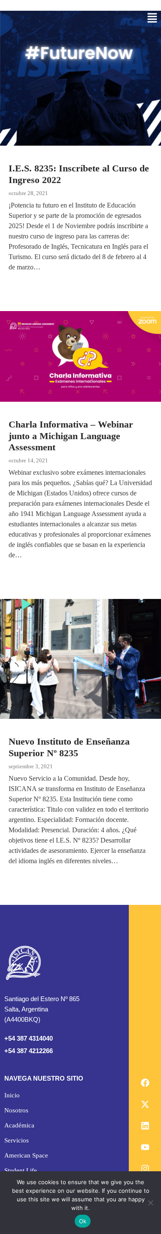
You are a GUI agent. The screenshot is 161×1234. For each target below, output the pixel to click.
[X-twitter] (145, 1104)
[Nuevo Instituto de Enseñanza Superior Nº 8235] (80, 659)
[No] (150, 1202)
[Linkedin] (145, 1125)
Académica (19, 1125)
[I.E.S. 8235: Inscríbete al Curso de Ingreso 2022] (80, 78)
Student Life (20, 1170)
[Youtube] (145, 1147)
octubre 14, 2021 (28, 460)
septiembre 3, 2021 (31, 766)
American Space (26, 1155)
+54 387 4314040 (28, 1038)
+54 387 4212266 (28, 1050)
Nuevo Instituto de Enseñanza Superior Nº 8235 (69, 747)
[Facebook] (145, 1082)
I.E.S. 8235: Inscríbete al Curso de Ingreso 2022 (79, 174)
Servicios (16, 1140)
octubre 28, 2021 (28, 193)
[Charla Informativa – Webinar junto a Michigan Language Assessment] (80, 356)
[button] (152, 18)
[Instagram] (145, 1168)
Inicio (12, 1095)
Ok (83, 1221)
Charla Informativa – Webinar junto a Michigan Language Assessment (71, 435)
